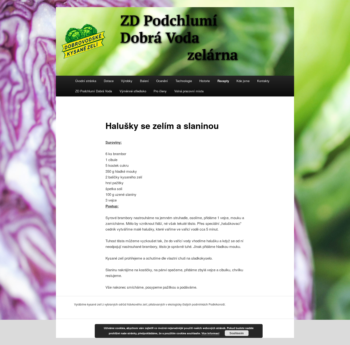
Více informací (210, 333)
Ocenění (162, 81)
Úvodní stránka (85, 81)
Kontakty (263, 81)
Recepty (223, 81)
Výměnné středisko (133, 91)
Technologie (183, 81)
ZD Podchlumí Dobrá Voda (93, 91)
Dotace (109, 81)
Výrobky (126, 81)
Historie (204, 81)
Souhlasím (237, 333)
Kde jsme (243, 81)
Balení (144, 81)
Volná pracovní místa (189, 91)
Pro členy (160, 91)
